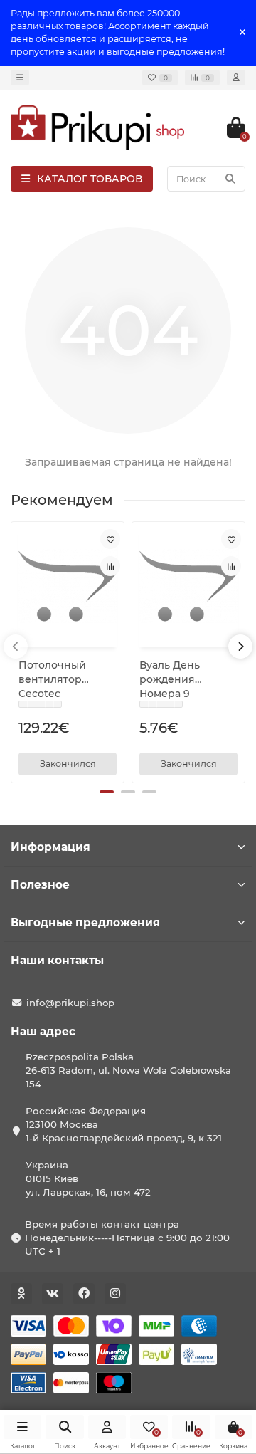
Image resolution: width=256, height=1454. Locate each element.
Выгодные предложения (85, 922)
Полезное (40, 884)
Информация (50, 847)
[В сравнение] (110, 566)
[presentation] (16, 646)
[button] (107, 791)
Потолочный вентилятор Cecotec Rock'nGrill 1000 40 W (66, 680)
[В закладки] (110, 539)
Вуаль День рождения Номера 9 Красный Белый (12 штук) (182, 680)
